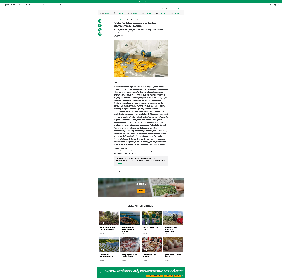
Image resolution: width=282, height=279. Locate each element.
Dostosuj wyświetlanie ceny (176, 8)
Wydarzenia (38, 4)
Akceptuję (177, 275)
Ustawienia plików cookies (155, 275)
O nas (61, 4)
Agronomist (116, 19)
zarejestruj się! (147, 1)
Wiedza (20, 4)
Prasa (121, 19)
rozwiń (120, 163)
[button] (100, 21)
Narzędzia (28, 4)
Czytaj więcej (168, 275)
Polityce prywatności (126, 271)
